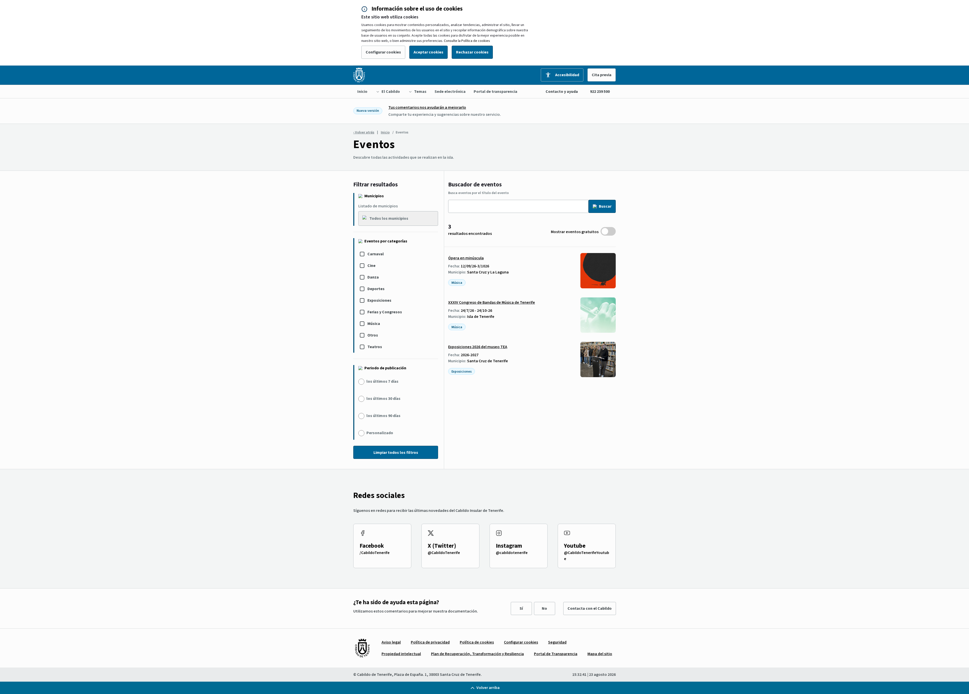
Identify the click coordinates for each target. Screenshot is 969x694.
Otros (372, 335)
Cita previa (601, 75)
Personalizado (379, 433)
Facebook (372, 546)
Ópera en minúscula (466, 258)
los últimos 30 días (383, 398)
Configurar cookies (383, 52)
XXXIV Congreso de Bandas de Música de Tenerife (491, 302)
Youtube (574, 546)
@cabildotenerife (512, 553)
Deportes (376, 289)
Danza (373, 277)
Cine (371, 265)
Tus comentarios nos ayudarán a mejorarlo (427, 107)
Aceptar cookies (428, 52)
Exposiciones (379, 300)
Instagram (509, 546)
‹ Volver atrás (363, 132)
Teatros (374, 347)
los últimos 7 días (382, 381)
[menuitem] (362, 91)
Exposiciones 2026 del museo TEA (477, 347)
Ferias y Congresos (384, 312)
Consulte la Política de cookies (467, 40)
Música (373, 323)
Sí (521, 608)
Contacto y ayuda (562, 91)
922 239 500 (600, 91)
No (544, 608)
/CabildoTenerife (375, 553)
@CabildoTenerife (444, 553)
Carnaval (375, 254)
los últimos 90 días (383, 416)
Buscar (605, 206)
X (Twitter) (442, 546)
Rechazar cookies (472, 52)
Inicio (385, 132)
